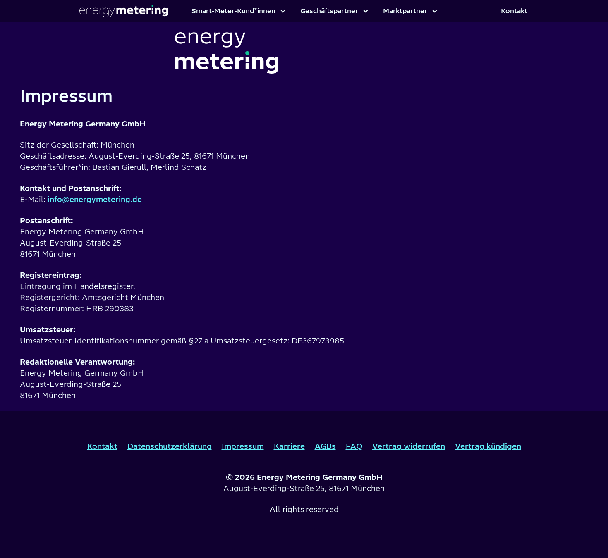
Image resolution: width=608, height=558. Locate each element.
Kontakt (102, 446)
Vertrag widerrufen (408, 446)
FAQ (354, 446)
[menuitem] (238, 11)
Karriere (289, 446)
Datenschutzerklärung (169, 446)
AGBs (325, 446)
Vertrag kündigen (488, 446)
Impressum (243, 446)
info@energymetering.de (95, 199)
